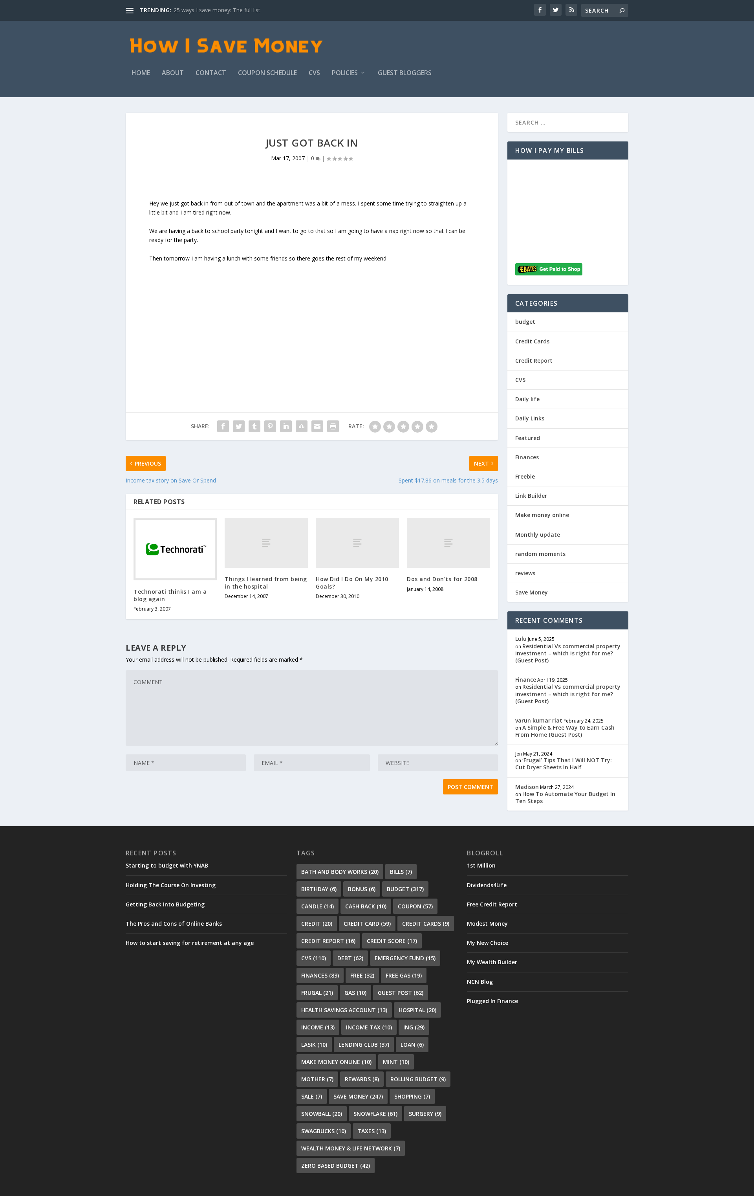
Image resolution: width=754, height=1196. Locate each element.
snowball (321, 1113)
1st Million (481, 865)
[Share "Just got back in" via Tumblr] (254, 426)
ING (414, 1027)
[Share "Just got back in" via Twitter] (239, 426)
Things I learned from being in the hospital (266, 582)
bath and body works (340, 871)
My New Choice (487, 943)
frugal (317, 992)
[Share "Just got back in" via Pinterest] (270, 426)
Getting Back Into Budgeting (165, 904)
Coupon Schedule (267, 73)
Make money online (542, 515)
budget (525, 321)
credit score (392, 941)
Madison (527, 787)
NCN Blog (480, 981)
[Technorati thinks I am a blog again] (175, 549)
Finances (527, 457)
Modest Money (487, 923)
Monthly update (537, 534)
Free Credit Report (492, 904)
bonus (361, 889)
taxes (371, 1131)
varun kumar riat (538, 720)
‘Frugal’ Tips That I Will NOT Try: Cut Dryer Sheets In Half (563, 763)
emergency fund (405, 958)
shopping (412, 1096)
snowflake (375, 1113)
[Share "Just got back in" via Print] (333, 426)
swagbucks (323, 1131)
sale (311, 1096)
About (173, 73)
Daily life (527, 399)
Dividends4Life (487, 885)
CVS (314, 73)
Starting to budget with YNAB (167, 865)
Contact (211, 73)
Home (141, 73)
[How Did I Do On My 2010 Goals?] (357, 543)
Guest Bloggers (405, 73)
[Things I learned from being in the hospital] (266, 543)
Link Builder (531, 495)
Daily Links (529, 418)
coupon (415, 906)
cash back (365, 906)
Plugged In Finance (492, 1001)
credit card (367, 923)
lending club (364, 1044)
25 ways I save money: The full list (217, 10)
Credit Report (534, 360)
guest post (400, 992)
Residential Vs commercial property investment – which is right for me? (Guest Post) (567, 653)
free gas (404, 975)
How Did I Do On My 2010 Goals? (352, 582)
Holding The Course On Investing (171, 885)
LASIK (314, 1044)
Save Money (531, 592)
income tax (369, 1027)
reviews (525, 573)
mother (317, 1079)
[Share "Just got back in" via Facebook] (223, 426)
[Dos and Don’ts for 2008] (448, 543)
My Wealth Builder (492, 962)
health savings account (344, 1010)
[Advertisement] (311, 318)
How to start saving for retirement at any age (190, 943)
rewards (362, 1079)
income (318, 1027)
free (362, 975)
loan (412, 1044)
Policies (345, 73)
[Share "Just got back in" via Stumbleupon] (301, 426)
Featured (527, 438)
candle (317, 906)
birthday (319, 889)
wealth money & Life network (350, 1148)
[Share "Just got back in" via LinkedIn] (286, 426)
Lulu (521, 638)
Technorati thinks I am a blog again (170, 595)
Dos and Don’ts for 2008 (442, 579)
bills (401, 871)
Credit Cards (532, 341)
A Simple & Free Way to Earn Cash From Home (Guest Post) (565, 731)
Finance (525, 679)
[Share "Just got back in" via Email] (317, 426)
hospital (417, 1010)
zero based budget (335, 1165)
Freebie (525, 476)
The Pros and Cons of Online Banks (174, 923)
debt (350, 958)
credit (316, 923)
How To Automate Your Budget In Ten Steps (565, 797)
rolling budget (418, 1079)
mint (396, 1062)
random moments (540, 554)
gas (355, 992)
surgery (425, 1113)
